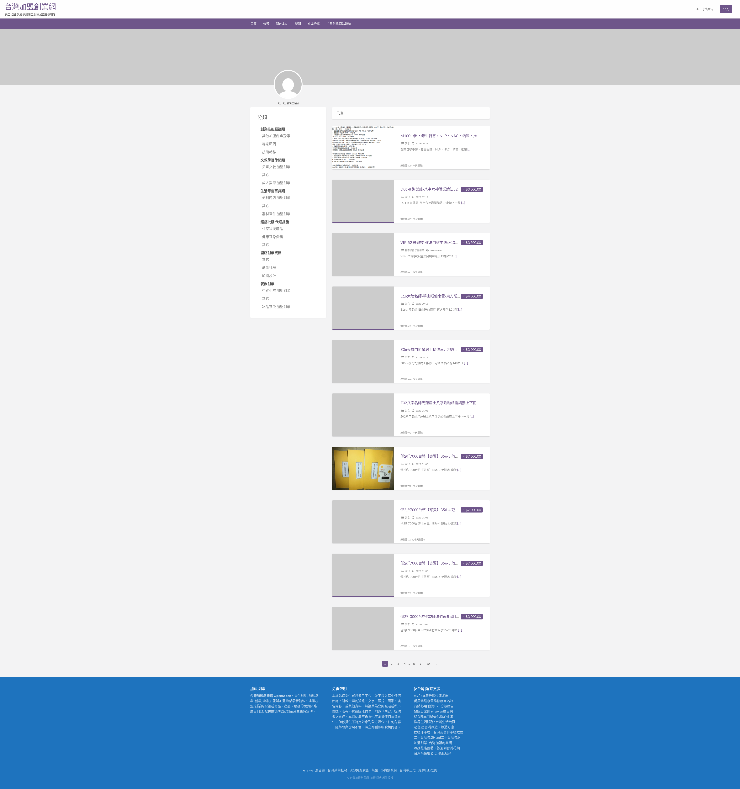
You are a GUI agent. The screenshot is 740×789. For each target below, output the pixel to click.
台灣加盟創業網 (30, 6)
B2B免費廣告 (359, 770)
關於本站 (282, 23)
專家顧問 (269, 144)
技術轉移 (269, 152)
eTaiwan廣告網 (442, 711)
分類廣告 (447, 706)
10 (428, 663)
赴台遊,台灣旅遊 (426, 727)
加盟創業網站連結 (338, 23)
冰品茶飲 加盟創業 (276, 307)
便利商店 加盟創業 (276, 198)
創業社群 (269, 268)
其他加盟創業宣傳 (276, 136)
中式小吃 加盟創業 (276, 290)
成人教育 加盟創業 (276, 183)
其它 (265, 175)
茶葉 (375, 770)
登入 (726, 9)
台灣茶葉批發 (424, 753)
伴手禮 (452, 732)
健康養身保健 (272, 237)
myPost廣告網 (424, 696)
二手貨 (446, 737)
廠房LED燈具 (427, 770)
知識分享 (314, 23)
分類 (266, 23)
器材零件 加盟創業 (276, 214)
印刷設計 (269, 276)
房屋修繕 (420, 701)
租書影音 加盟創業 (414, 250)
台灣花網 (453, 748)
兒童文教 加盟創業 (276, 167)
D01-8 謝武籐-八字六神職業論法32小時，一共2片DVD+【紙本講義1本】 (460, 189)
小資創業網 (389, 770)
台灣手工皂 (407, 770)
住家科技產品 (272, 229)
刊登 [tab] (340, 113)
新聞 (298, 23)
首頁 (254, 23)
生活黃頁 (448, 722)
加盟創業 (442, 743)
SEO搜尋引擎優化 (427, 717)
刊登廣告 (706, 9)
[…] (469, 149)
